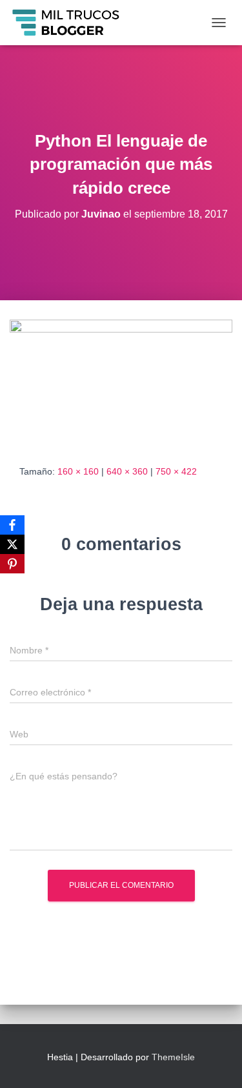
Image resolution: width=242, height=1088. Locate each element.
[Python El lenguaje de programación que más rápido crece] (121, 381)
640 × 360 (127, 471)
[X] (12, 544)
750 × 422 (176, 471)
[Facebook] (12, 525)
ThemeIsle (173, 1057)
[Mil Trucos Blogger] (72, 22)
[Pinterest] (12, 563)
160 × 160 (78, 471)
